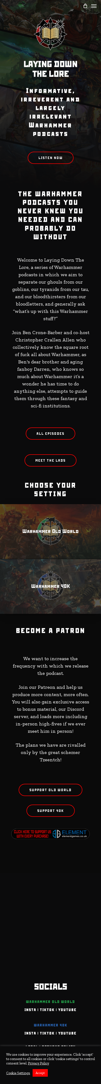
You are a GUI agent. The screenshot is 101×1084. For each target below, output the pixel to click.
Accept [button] (40, 1073)
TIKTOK (47, 1009)
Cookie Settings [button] (18, 1073)
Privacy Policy (38, 1063)
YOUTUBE (67, 1009)
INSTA (30, 1009)
